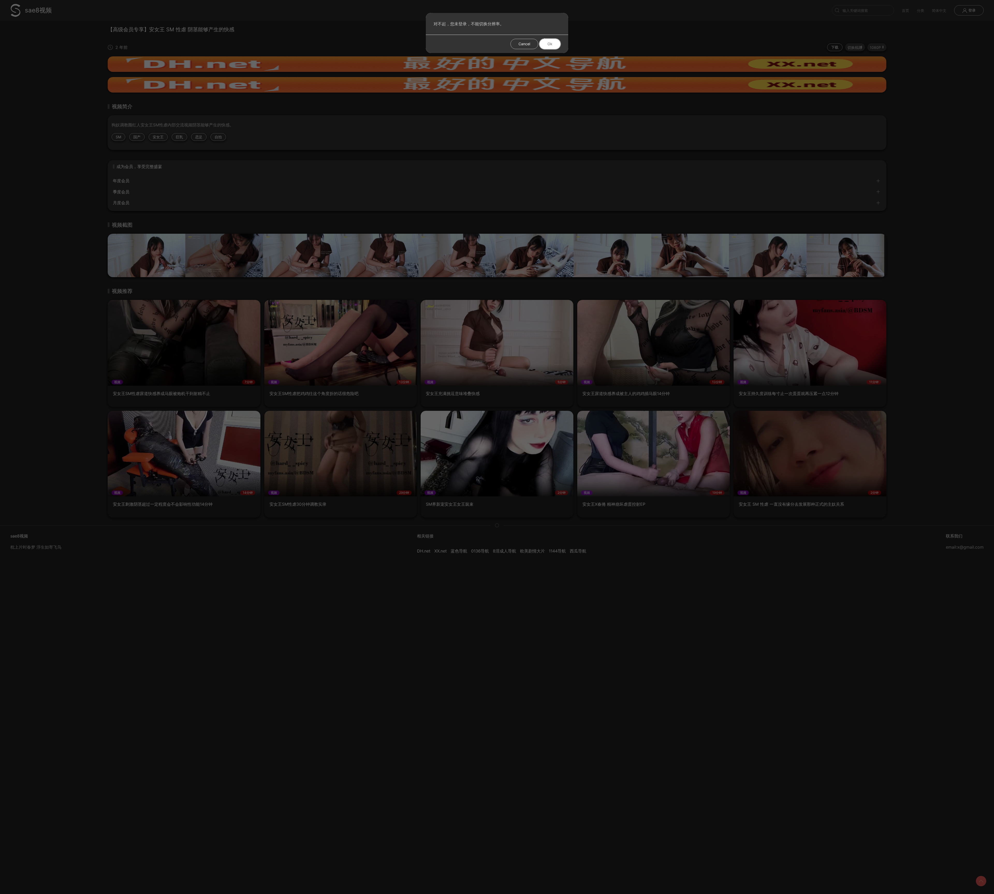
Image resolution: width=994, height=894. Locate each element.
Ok (549, 44)
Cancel (524, 44)
